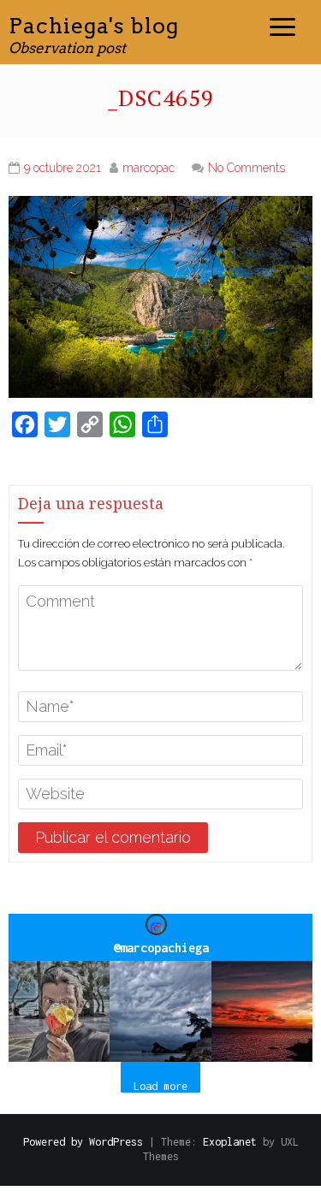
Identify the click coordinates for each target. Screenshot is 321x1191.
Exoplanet (230, 1141)
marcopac (148, 168)
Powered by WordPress (83, 1141)
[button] (59, 1011)
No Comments (246, 168)
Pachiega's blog (94, 26)
